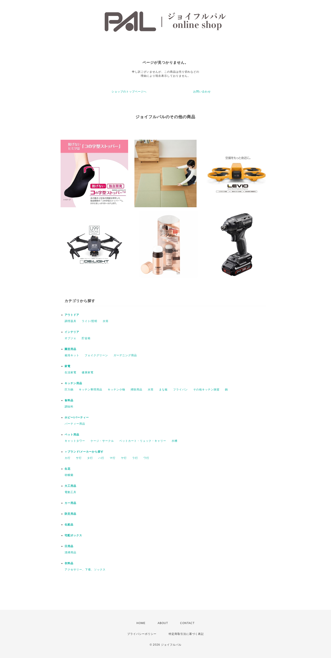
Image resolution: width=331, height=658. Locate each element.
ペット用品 (72, 434)
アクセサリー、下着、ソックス (85, 569)
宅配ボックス (73, 535)
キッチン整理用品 (90, 389)
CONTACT (187, 623)
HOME (140, 623)
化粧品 (69, 524)
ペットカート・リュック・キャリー (142, 440)
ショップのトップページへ (129, 91)
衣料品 (69, 563)
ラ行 (135, 458)
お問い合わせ (202, 91)
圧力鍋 (69, 389)
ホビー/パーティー (77, 417)
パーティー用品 (75, 423)
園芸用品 (70, 349)
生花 (67, 468)
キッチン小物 (116, 389)
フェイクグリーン (96, 355)
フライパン (180, 389)
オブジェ (70, 338)
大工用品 (70, 485)
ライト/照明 (89, 321)
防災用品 (70, 513)
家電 (67, 366)
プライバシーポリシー (141, 633)
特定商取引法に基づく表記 (186, 633)
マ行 (113, 458)
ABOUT (163, 623)
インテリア (72, 332)
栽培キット (72, 355)
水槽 (174, 440)
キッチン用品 (73, 383)
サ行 (79, 458)
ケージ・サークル (102, 440)
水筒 (106, 321)
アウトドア (72, 314)
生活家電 (70, 372)
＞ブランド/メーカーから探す (84, 451)
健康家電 (87, 372)
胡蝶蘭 (69, 475)
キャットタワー (75, 440)
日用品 (69, 546)
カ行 (67, 458)
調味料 (69, 406)
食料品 (69, 400)
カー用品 (70, 503)
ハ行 (101, 458)
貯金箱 (86, 338)
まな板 (163, 389)
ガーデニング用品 (125, 355)
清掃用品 (70, 552)
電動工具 (70, 492)
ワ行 (146, 458)
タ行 (90, 458)
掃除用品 (136, 389)
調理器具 (70, 321)
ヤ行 (124, 458)
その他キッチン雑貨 (206, 389)
